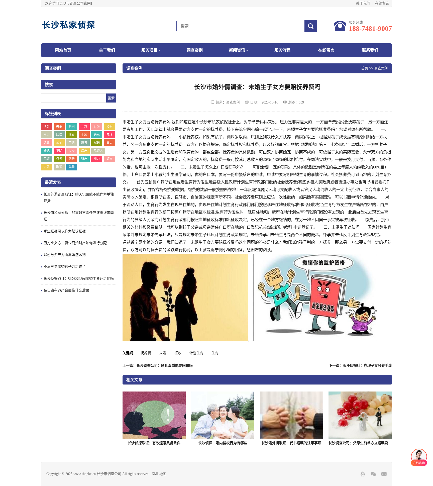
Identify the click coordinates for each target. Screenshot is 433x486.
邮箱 (384, 474)
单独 (72, 167)
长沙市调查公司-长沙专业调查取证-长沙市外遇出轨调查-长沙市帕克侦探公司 (72, 25)
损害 (47, 134)
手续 (84, 134)
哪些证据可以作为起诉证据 (65, 231)
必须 (59, 159)
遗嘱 (47, 142)
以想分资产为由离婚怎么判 (65, 255)
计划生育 (196, 353)
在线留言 (382, 3)
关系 (97, 134)
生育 (215, 353)
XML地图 (159, 474)
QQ (363, 474)
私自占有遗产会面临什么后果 (66, 290)
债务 (47, 126)
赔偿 (59, 134)
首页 (364, 68)
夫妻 (59, 126)
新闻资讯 (237, 50)
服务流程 (282, 50)
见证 (47, 159)
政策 (59, 167)
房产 (84, 151)
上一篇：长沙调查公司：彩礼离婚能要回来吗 (158, 365)
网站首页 (63, 50)
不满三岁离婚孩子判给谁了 (65, 266)
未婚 (162, 353)
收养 (72, 134)
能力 (97, 159)
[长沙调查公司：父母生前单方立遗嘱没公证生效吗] (360, 415)
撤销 (97, 142)
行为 (97, 126)
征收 (177, 353)
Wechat (373, 474)
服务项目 (149, 50)
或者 (84, 142)
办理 (109, 134)
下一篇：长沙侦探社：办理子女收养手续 (360, 365)
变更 (109, 142)
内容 (47, 167)
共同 (72, 126)
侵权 (109, 126)
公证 (59, 142)
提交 (72, 151)
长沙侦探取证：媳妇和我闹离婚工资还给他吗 (79, 278)
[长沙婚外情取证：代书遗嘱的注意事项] (291, 415)
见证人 (98, 151)
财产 (84, 159)
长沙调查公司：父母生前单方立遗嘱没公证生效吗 (367, 443)
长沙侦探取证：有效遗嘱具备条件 (154, 443)
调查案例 (195, 50)
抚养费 (146, 353)
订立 (109, 159)
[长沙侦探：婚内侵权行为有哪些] (222, 415)
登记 (47, 151)
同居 (72, 159)
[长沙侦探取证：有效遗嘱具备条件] (154, 415)
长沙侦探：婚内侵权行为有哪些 (222, 443)
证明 (59, 151)
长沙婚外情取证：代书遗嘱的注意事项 (291, 443)
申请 (72, 142)
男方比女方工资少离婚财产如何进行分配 (75, 243)
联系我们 (370, 50)
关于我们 (363, 3)
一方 (84, 126)
